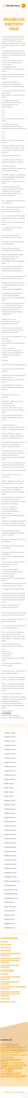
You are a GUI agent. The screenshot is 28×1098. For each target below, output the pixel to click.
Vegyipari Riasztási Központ (11, 701)
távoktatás (4, 1052)
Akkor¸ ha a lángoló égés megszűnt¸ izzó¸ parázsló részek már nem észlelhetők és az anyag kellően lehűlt (13, 634)
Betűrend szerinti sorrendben (12, 155)
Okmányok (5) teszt (10, 843)
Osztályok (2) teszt (10, 749)
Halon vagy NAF (8, 654)
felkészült (4, 1054)
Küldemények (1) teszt (11, 889)
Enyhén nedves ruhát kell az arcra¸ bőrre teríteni (12, 476)
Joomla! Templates (10, 1092)
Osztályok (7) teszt (10, 771)
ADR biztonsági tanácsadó (11, 1046)
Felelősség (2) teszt (10, 856)
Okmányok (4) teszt (10, 839)
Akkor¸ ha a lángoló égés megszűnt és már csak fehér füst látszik (13, 627)
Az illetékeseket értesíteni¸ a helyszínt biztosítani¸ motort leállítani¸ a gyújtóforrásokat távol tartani (13, 444)
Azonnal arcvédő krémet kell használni (14, 470)
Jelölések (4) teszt (9, 813)
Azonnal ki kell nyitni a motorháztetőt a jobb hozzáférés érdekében (14, 672)
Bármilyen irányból (8, 576)
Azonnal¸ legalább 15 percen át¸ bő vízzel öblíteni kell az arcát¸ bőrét (13, 482)
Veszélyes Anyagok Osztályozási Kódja (14, 699)
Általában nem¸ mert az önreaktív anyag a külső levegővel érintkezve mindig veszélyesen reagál (12, 330)
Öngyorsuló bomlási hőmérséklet (13, 703)
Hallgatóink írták (7, 1001)
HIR (9, 1070)
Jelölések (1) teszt (9, 800)
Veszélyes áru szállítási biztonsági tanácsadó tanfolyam (10, 960)
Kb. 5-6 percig (7, 513)
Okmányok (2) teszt (10, 830)
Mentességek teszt (10, 885)
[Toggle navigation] (23, 6)
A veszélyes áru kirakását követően (13, 86)
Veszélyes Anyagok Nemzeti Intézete (14, 697)
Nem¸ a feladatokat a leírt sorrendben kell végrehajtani (13, 202)
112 (4, 134)
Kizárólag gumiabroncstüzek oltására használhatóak (13, 553)
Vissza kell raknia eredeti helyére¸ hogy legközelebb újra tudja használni (14, 277)
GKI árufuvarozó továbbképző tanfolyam (13, 988)
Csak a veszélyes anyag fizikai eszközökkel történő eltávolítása (12, 236)
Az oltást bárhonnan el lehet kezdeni (14, 598)
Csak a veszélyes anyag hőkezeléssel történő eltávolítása (13, 243)
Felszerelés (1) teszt (10, 860)
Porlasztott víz (7, 656)
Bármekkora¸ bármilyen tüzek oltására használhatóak (13, 540)
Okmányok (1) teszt (10, 826)
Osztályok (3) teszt (10, 754)
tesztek (24, 1047)
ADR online (13, 1054)
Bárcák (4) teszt (9, 796)
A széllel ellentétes (9, 574)
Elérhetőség (5, 950)
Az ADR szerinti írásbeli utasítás (12, 60)
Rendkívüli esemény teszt (14, 24)
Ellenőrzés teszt (9, 902)
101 (4, 110)
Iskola (5, 1049)
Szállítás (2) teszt (9, 919)
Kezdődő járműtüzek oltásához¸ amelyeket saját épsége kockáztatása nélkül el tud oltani (13, 533)
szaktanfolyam (10, 1059)
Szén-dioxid (6, 651)
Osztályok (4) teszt (10, 758)
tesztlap (3, 1071)
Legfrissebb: (7, 970)
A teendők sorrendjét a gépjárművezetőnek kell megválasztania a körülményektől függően (14, 168)
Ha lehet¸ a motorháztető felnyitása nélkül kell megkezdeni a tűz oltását (13, 685)
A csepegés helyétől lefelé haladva (13, 589)
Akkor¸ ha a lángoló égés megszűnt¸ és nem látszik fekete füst (14, 620)
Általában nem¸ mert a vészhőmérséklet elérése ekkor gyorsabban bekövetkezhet (11, 321)
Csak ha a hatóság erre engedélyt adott (14, 365)
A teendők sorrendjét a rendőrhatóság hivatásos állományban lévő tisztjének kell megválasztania (13, 177)
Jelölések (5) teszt (9, 817)
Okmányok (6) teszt (10, 847)
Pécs (4, 1062)
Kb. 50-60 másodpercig (10, 509)
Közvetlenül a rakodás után (11, 82)
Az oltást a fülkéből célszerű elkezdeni (13, 677)
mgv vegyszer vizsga (16, 1062)
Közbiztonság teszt (10, 822)
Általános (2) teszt (9, 741)
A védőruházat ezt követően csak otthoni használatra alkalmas (12, 295)
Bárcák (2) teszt (9, 788)
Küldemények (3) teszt (11, 898)
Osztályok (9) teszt (10, 779)
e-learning (23, 1054)
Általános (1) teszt (9, 737)
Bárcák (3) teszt (9, 792)
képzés (21, 1049)
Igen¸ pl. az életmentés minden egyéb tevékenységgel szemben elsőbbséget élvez (13, 218)
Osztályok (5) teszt (10, 762)
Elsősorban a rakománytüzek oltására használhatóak (13, 547)
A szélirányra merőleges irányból (13, 572)
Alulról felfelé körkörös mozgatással (14, 595)
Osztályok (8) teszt (10, 775)
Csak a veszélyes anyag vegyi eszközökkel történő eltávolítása (12, 249)
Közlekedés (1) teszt (10, 868)
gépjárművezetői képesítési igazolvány (13, 1075)
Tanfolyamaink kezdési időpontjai (10, 954)
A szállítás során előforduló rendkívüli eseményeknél (13, 92)
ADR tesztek (5, 944)
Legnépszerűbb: (9, 938)
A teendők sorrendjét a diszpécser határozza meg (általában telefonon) (13, 161)
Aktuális (4, 942)
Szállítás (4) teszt (9, 928)
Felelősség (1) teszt (10, 851)
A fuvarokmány (7, 65)
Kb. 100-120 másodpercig (11, 511)
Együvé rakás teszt (10, 906)
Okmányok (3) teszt (10, 834)
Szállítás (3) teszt (9, 923)
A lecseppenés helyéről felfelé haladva (14, 593)
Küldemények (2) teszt (11, 894)
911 (4, 116)
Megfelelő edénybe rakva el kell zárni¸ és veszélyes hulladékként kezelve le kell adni (13, 285)
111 (4, 114)
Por (4, 649)
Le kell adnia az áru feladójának (12, 289)
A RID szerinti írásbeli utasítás (12, 63)
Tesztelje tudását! (9, 733)
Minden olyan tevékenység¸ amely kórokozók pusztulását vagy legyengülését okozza (12, 257)
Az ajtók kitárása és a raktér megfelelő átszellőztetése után (13, 376)
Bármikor (5, 360)
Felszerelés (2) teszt (10, 864)
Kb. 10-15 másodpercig (10, 507)
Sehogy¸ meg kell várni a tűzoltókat (14, 680)
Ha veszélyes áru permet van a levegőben (11, 396)
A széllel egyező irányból (10, 569)
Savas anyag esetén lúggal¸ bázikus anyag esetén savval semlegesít (13, 489)
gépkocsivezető (6, 1057)
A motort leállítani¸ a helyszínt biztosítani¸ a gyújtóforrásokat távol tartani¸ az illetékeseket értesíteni (13, 436)
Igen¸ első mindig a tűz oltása (12, 211)
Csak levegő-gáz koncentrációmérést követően (13, 370)
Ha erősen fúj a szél (9, 405)
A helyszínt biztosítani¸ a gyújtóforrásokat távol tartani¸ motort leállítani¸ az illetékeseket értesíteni (13, 427)
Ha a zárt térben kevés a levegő (12, 408)
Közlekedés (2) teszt (10, 873)
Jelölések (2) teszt (9, 805)
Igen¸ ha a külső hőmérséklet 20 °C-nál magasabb (14, 338)
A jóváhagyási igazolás (9, 67)
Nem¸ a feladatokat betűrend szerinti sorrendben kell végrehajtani (13, 208)
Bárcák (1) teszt (9, 783)
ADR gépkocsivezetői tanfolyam (9, 966)
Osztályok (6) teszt (10, 766)
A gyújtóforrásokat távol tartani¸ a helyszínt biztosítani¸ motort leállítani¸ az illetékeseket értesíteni (14, 453)
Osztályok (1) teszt (10, 745)
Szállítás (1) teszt (9, 915)
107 (4, 112)
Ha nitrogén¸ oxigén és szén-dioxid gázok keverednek (12, 402)
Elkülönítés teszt (9, 911)
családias (14, 1050)
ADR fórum (5, 947)
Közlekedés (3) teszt (10, 877)
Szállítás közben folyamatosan (12, 84)
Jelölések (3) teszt (9, 809)
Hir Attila (7, 1044)
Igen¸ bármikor (7, 341)
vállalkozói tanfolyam (13, 1065)
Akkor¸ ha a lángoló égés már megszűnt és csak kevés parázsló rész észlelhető (14, 614)
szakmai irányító (15, 1052)
